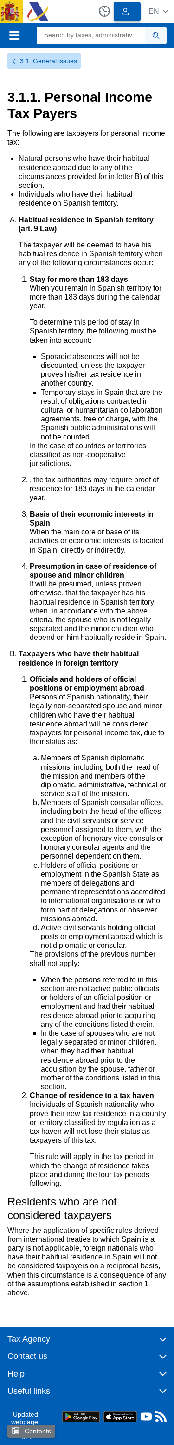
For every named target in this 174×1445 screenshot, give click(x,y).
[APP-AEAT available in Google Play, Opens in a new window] (81, 1416)
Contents (37, 1431)
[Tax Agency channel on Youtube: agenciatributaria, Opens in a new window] (146, 1419)
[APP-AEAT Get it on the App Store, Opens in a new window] (120, 1416)
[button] (158, 11)
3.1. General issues (48, 61)
